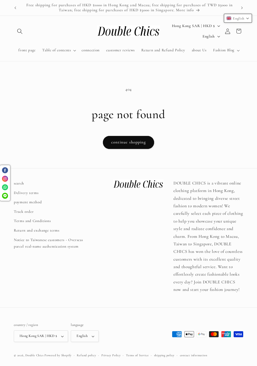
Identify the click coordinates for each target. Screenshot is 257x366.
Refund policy (86, 355)
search (19, 183)
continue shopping (128, 142)
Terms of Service (137, 355)
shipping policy (164, 355)
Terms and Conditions (32, 221)
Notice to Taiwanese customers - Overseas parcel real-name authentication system (48, 243)
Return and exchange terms (36, 230)
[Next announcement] (241, 8)
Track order (24, 211)
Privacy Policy (111, 355)
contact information (193, 355)
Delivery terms (26, 193)
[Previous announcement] (15, 8)
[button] (20, 31)
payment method (28, 202)
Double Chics (34, 355)
